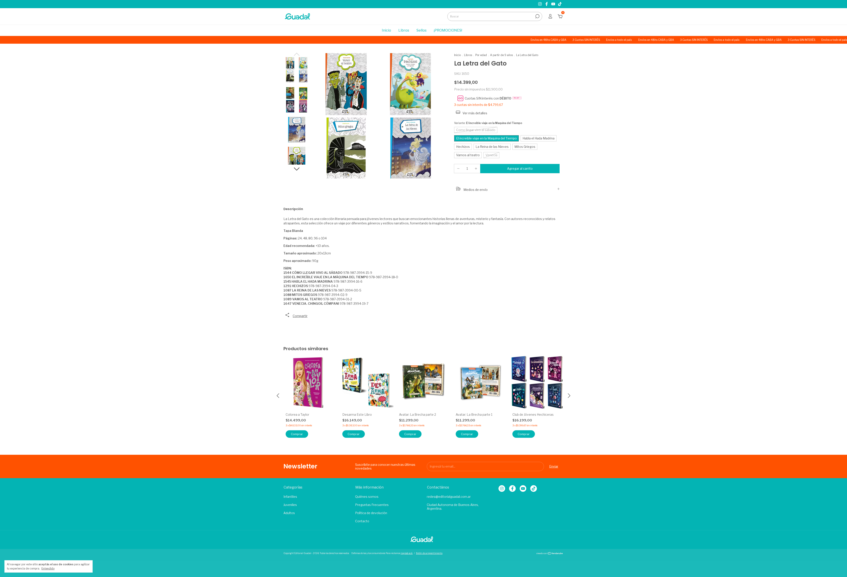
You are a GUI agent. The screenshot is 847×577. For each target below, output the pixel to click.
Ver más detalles (474, 113)
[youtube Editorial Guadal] (553, 4)
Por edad (481, 55)
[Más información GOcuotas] (517, 98)
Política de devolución (371, 513)
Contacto (362, 521)
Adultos (289, 513)
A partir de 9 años (501, 55)
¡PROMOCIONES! (448, 30)
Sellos (421, 30)
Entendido (47, 568)
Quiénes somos (367, 496)
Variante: (488, 123)
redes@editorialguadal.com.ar (449, 496)
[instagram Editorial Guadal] (540, 4)
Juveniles (290, 505)
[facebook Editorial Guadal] (547, 4)
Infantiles (290, 496)
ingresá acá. (407, 553)
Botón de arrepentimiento (429, 553)
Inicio (386, 30)
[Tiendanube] (550, 554)
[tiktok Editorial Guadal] (560, 4)
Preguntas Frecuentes (372, 505)
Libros (403, 30)
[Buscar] (537, 16)
